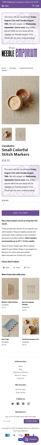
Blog (20, 369)
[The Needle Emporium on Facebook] (18, 404)
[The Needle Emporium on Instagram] (28, 404)
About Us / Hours (21, 375)
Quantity (5, 200)
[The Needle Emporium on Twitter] (12, 404)
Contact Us (20, 378)
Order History (20, 392)
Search (20, 366)
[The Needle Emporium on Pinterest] (23, 404)
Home (4, 68)
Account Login (21, 389)
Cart (37, 6)
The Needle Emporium (23, 428)
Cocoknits (12, 68)
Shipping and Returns (20, 372)
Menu (6, 6)
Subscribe (31, 421)
